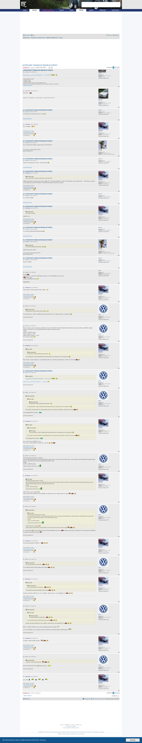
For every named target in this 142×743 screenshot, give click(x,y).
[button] (119, 67)
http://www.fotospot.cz (27, 118)
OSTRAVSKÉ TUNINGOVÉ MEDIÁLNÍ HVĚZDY (40, 65)
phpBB (66, 724)
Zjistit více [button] (43, 740)
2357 (104, 102)
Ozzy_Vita (100, 99)
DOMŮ (25, 10)
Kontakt (71, 733)
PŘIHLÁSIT (103, 10)
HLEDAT (61, 10)
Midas (99, 270)
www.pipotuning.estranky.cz (28, 132)
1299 (104, 111)
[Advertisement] (101, 4)
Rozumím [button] (132, 740)
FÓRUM (34, 10)
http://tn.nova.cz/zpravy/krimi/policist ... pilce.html (35, 381)
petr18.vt (100, 110)
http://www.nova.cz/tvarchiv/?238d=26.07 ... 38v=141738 (36, 75)
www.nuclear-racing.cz (27, 85)
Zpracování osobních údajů (79, 733)
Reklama (59, 733)
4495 (104, 181)
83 (103, 316)
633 (103, 272)
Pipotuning (100, 130)
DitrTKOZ (100, 149)
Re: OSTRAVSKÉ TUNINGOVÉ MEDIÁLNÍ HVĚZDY (38, 110)
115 (103, 74)
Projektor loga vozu (48, 10)
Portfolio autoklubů (65, 733)
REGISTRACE (115, 10)
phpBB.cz (74, 726)
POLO (99, 314)
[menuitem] (32, 35)
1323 (104, 152)
